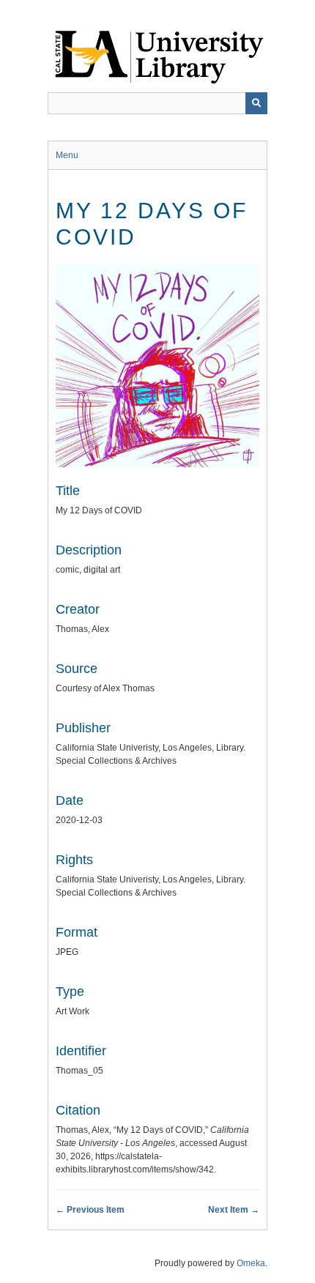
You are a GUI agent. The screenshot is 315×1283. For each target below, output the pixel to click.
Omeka (251, 1263)
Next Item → (233, 1210)
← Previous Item (90, 1210)
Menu (67, 155)
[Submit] (256, 103)
